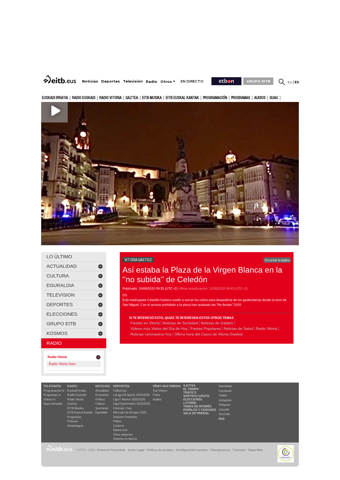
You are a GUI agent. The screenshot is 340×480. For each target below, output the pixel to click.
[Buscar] (282, 82)
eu (290, 82)
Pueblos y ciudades (199, 409)
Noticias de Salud (238, 328)
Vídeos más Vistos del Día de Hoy (159, 328)
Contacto (239, 450)
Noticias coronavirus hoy (151, 334)
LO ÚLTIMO (59, 256)
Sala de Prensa (196, 413)
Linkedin (224, 409)
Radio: (72, 386)
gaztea (132, 98)
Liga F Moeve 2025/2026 (129, 399)
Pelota (117, 421)
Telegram (225, 404)
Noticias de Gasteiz (217, 323)
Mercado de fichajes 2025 (129, 412)
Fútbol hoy (120, 390)
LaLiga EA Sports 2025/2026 (131, 394)
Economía (101, 394)
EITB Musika (152, 98)
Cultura (100, 403)
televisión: (52, 386)
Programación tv (54, 390)
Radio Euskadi (83, 98)
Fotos (156, 394)
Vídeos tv (49, 399)
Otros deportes (123, 434)
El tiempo (191, 389)
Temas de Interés (197, 406)
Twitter (223, 395)
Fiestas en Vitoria (145, 323)
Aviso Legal (136, 450)
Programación (215, 98)
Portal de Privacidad (111, 450)
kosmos (56, 333)
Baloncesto (120, 430)
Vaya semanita (52, 403)
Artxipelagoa (75, 425)
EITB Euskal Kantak (182, 98)
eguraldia (60, 285)
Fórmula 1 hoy (122, 408)
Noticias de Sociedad (180, 323)
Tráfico (190, 392)
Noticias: (102, 386)
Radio (54, 343)
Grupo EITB (61, 323)
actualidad (61, 266)
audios (260, 98)
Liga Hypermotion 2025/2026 (131, 403)
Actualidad (102, 390)
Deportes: (121, 386)
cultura (57, 275)
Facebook (225, 390)
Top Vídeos (160, 390)
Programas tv (52, 394)
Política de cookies (160, 450)
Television (60, 295)
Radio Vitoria (110, 98)
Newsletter (225, 386)
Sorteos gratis (196, 395)
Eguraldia (101, 412)
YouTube (224, 414)
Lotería (189, 402)
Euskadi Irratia (55, 98)
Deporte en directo (125, 438)
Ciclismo (118, 425)
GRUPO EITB (258, 81)
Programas (240, 98)
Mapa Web (255, 450)
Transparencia (220, 450)
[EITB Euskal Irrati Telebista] (60, 79)
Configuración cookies (192, 450)
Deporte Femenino (125, 417)
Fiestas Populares (205, 328)
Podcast (72, 421)
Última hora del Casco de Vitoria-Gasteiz (209, 334)
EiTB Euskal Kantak (80, 412)
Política (100, 399)
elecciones (61, 314)
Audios (157, 399)
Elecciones (192, 399)
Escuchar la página (277, 260)
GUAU (274, 98)
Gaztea (72, 403)
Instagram (225, 400)
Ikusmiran (101, 408)
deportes (59, 304)
